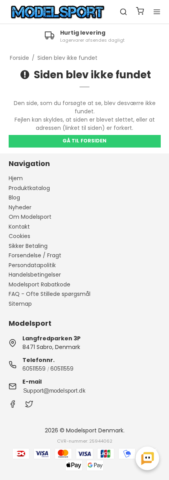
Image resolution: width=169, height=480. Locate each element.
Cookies (19, 236)
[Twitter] (29, 406)
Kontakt (19, 227)
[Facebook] (13, 406)
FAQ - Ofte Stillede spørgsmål (49, 294)
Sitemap (20, 304)
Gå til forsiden (84, 140)
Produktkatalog (29, 188)
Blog (14, 197)
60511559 (34, 369)
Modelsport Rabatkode (39, 284)
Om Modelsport (30, 217)
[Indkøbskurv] (140, 12)
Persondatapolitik (32, 265)
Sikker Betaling (28, 246)
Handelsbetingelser (35, 275)
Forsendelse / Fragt (35, 255)
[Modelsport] (58, 12)
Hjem (16, 178)
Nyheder (20, 207)
